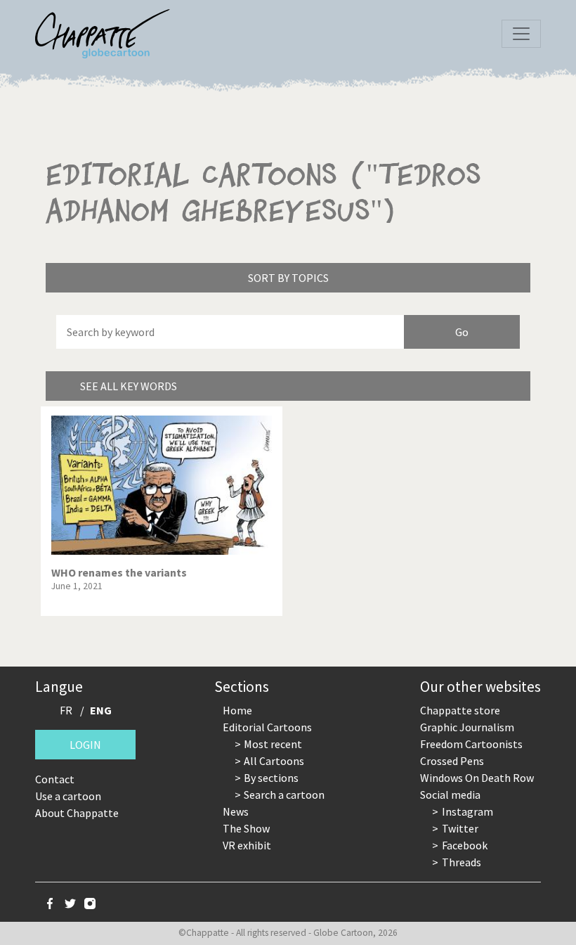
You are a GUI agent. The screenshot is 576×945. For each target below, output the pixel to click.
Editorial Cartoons (267, 727)
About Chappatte (77, 813)
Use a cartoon (68, 796)
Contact (54, 779)
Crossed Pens (452, 761)
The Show (246, 828)
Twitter (460, 828)
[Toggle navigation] (521, 34)
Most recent (273, 744)
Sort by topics (288, 278)
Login (85, 745)
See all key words (128, 386)
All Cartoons (274, 761)
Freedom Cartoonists (471, 744)
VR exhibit (247, 845)
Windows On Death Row (477, 778)
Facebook (464, 845)
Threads (461, 862)
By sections (271, 778)
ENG (101, 710)
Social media (450, 795)
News (236, 811)
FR (66, 710)
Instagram (467, 811)
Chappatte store (460, 710)
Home (237, 710)
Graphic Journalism (467, 727)
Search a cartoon (284, 795)
